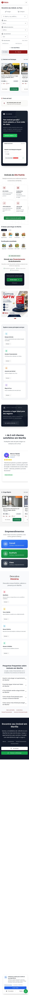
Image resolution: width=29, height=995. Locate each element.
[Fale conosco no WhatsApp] (26, 991)
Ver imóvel (23, 89)
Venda (9, 230)
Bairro (5, 20)
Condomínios (19, 710)
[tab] (13, 318)
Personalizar (11, 991)
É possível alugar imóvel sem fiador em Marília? (13, 685)
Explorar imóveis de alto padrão (13, 218)
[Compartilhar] (20, 65)
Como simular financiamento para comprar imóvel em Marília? (13, 697)
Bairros (4, 741)
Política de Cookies (8, 984)
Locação (4, 230)
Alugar (9, 11)
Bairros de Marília (10, 710)
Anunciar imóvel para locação (20, 712)
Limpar (5, 52)
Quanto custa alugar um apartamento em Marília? (14, 679)
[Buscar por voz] (25, 16)
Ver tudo (26, 59)
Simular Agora (13, 279)
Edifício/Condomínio (8, 27)
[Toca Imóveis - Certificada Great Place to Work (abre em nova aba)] (14, 304)
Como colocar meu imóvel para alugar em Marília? (14, 703)
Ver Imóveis (15, 748)
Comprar (22, 11)
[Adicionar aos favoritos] (23, 65)
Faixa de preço (6, 40)
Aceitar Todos (15, 987)
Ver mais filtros (15, 47)
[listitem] (4, 235)
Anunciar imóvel (14, 743)
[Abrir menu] (26, 2)
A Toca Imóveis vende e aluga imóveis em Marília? (13, 691)
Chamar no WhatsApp (15, 753)
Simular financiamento (7, 712)
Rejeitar (21, 991)
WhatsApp (11, 89)
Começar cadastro (9, 135)
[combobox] (14, 16)
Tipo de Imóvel (7, 33)
